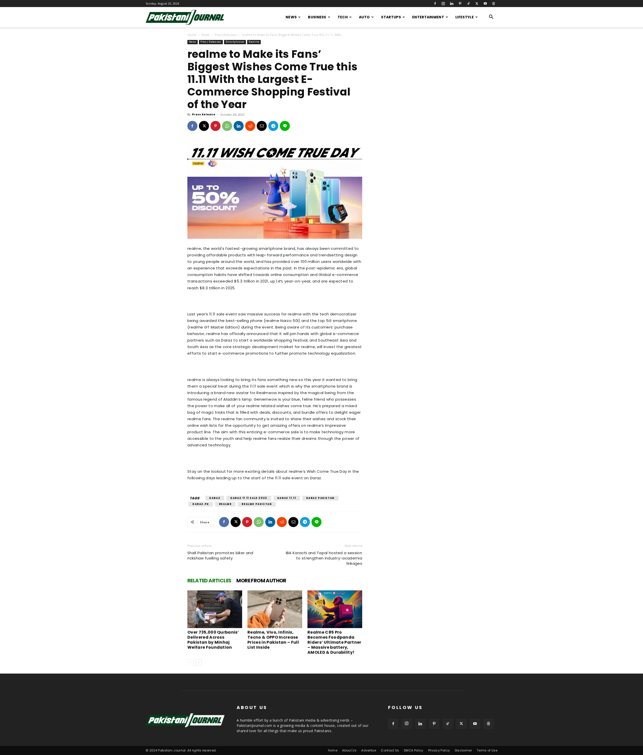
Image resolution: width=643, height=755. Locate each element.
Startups (391, 17)
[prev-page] (190, 662)
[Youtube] (485, 3)
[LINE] (285, 126)
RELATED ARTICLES (209, 580)
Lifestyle (464, 17)
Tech (343, 17)
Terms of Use (487, 750)
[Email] (262, 126)
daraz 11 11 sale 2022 (248, 498)
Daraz (214, 498)
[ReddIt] (250, 126)
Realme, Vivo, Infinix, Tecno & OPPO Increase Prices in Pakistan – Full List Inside (273, 639)
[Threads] (493, 3)
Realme (254, 42)
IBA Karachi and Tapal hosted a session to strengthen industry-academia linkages (324, 558)
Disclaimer (463, 750)
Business (317, 17)
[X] (476, 3)
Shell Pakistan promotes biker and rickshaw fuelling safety (220, 555)
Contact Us (390, 750)
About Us (349, 750)
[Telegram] (273, 126)
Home (191, 35)
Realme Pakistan (257, 504)
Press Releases (226, 35)
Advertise (368, 750)
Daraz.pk (200, 504)
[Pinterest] (460, 3)
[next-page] (198, 662)
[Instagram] (443, 3)
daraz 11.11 (286, 498)
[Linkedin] (451, 3)
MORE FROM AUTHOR (261, 580)
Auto (364, 17)
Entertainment (428, 17)
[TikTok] (468, 3)
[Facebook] (435, 3)
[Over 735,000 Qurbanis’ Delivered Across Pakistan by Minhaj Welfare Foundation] (214, 609)
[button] (491, 17)
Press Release (203, 114)
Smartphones (235, 42)
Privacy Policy (439, 750)
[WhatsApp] (227, 126)
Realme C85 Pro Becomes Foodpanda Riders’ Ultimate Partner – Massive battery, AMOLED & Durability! (334, 642)
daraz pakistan (320, 498)
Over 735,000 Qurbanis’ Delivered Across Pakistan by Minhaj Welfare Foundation (213, 639)
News (291, 17)
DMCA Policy (413, 750)
